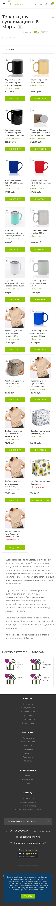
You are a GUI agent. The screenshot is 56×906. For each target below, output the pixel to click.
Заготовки (28, 704)
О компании (28, 738)
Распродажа (28, 723)
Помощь (28, 793)
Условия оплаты (28, 798)
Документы (28, 749)
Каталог (28, 698)
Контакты (28, 761)
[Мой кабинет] (46, 4)
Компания (28, 732)
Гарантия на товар (28, 806)
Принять (28, 896)
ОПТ (43, 32)
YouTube (35, 868)
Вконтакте (21, 868)
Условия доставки (28, 802)
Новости (28, 745)
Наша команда (28, 742)
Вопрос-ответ (28, 779)
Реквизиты (28, 757)
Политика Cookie (35, 890)
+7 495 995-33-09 (19, 831)
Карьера (28, 753)
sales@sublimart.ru (30, 837)
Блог (28, 783)
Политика (28, 776)
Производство (28, 719)
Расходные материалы (28, 711)
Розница (27, 32)
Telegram (28, 868)
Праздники (28, 715)
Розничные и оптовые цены (28, 810)
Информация (28, 770)
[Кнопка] (41, 4)
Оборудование (28, 708)
